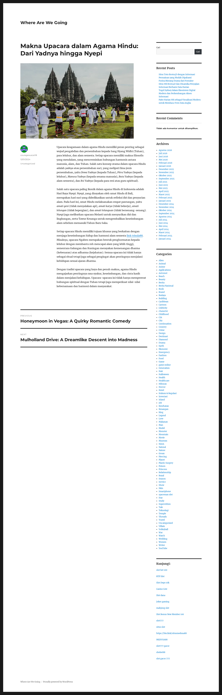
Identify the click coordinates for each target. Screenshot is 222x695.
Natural (162, 447)
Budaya (162, 295)
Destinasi (163, 336)
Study (161, 501)
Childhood (164, 314)
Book (161, 289)
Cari (158, 47)
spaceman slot (166, 494)
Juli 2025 (163, 182)
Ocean (162, 453)
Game (161, 361)
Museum (163, 441)
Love (161, 418)
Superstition (165, 504)
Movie (162, 437)
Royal (161, 475)
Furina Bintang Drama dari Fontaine (176, 81)
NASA (161, 444)
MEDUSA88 (161, 639)
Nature (162, 450)
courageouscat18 (28, 155)
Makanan (163, 422)
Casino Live (161, 589)
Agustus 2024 (165, 216)
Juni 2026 (163, 156)
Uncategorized (27, 163)
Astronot (163, 273)
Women (162, 542)
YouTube (163, 548)
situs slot (160, 627)
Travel (162, 520)
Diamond (163, 339)
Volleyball (163, 529)
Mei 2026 (163, 159)
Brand (162, 292)
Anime (162, 267)
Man (161, 425)
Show (161, 485)
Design (162, 333)
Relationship (165, 472)
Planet (162, 460)
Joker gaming (162, 601)
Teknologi (164, 510)
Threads (163, 516)
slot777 (160, 620)
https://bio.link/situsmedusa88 (171, 633)
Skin (161, 488)
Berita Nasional (166, 286)
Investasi (163, 396)
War (161, 532)
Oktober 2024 (165, 210)
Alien (161, 260)
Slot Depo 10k (162, 582)
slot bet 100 (161, 570)
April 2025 (164, 191)
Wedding (163, 539)
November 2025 (166, 172)
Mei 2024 (163, 226)
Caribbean (163, 301)
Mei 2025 (163, 188)
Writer (162, 545)
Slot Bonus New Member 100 (170, 614)
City (160, 320)
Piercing (163, 456)
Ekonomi (163, 349)
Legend (162, 415)
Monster (163, 431)
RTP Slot (160, 576)
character (163, 311)
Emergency (164, 352)
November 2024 (166, 207)
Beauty (162, 279)
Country (162, 327)
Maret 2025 (164, 194)
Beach (162, 276)
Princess (163, 469)
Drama (162, 342)
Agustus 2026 (165, 150)
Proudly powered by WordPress (58, 682)
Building (163, 298)
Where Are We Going (43, 22)
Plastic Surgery (166, 463)
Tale (161, 507)
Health (162, 377)
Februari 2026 (165, 163)
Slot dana (160, 595)
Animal (162, 263)
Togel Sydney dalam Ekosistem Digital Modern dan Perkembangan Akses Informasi (177, 93)
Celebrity (163, 308)
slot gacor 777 (163, 658)
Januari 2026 (165, 166)
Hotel (161, 390)
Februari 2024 (165, 235)
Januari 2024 (165, 239)
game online (165, 365)
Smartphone (165, 491)
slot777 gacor (162, 646)
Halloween (164, 374)
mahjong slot (162, 608)
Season (162, 478)
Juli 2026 (163, 153)
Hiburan (163, 384)
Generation (164, 368)
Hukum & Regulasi (168, 393)
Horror (162, 387)
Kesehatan (164, 406)
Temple (162, 513)
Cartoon (162, 305)
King (161, 412)
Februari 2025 (165, 197)
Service (162, 482)
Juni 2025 (163, 185)
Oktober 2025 (165, 175)
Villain (162, 526)
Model (162, 428)
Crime (161, 330)
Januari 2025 (165, 201)
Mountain (163, 434)
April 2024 (164, 229)
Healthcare (164, 380)
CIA (160, 317)
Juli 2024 (163, 220)
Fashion (163, 355)
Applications (165, 270)
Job (160, 403)
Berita (161, 282)
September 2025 (166, 178)
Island (162, 399)
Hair (161, 371)
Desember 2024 (166, 204)
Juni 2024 (163, 223)
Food (161, 358)
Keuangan (163, 409)
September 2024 (166, 213)
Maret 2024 (164, 232)
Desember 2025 (166, 169)
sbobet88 (160, 652)
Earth (161, 346)
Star (161, 497)
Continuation (165, 323)
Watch (162, 535)
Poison (162, 466)
